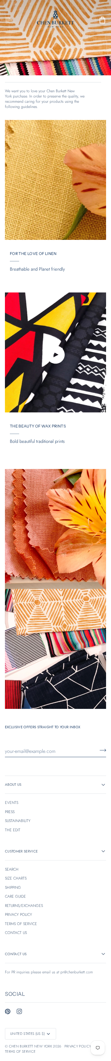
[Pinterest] (7, 1011)
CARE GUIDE (15, 896)
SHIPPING (13, 887)
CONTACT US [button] (16, 954)
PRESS (9, 812)
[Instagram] (19, 1011)
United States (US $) (27, 1033)
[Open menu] (14, 20)
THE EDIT (12, 830)
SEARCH (11, 869)
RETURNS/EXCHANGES (24, 905)
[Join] (101, 750)
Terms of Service (20, 1051)
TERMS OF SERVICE (21, 924)
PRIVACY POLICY (18, 914)
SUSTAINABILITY (18, 821)
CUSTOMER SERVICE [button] (21, 851)
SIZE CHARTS (16, 878)
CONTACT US (16, 933)
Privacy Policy (77, 1046)
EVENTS (11, 802)
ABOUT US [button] (13, 784)
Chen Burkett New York (30, 1046)
